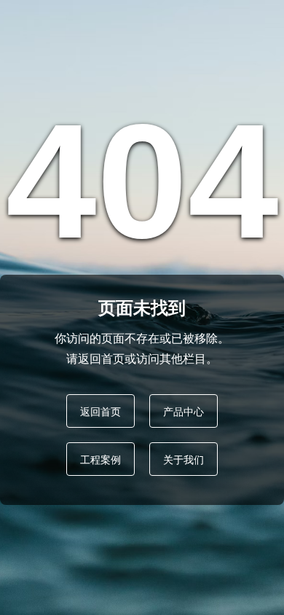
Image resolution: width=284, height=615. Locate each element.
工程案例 (100, 459)
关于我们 (183, 459)
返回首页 (100, 411)
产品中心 (183, 411)
